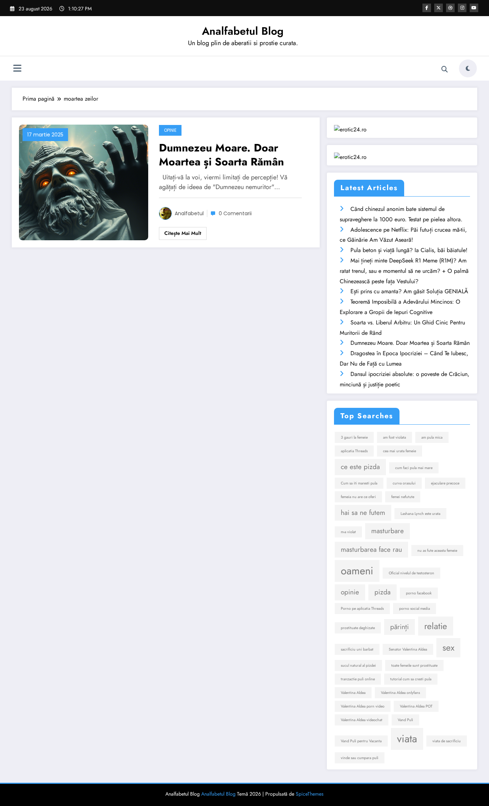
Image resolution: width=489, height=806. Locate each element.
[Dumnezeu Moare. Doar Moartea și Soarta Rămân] (83, 182)
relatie (435, 626)
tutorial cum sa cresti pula (410, 679)
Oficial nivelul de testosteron (411, 573)
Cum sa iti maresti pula (359, 483)
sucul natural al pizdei (358, 665)
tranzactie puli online (358, 679)
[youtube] (474, 8)
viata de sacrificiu (446, 741)
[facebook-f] (426, 8)
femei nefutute (402, 496)
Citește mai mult (182, 233)
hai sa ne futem (363, 512)
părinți (399, 627)
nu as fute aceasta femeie (437, 550)
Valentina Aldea (353, 692)
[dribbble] (450, 8)
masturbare (387, 531)
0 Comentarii (235, 213)
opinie (350, 592)
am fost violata (394, 437)
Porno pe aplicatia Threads (362, 608)
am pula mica (431, 437)
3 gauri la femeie (354, 437)
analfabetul (189, 213)
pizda (382, 592)
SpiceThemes (310, 793)
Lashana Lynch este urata (420, 513)
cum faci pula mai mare (413, 467)
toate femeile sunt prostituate (414, 665)
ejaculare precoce (445, 483)
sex (448, 647)
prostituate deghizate (358, 628)
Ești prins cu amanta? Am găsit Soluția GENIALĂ (409, 291)
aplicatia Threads (354, 451)
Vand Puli (405, 720)
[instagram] (462, 8)
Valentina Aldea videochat (361, 720)
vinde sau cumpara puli (359, 758)
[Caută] (445, 69)
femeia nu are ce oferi (358, 496)
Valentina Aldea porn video (362, 706)
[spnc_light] (468, 68)
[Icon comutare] (17, 69)
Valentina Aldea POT (416, 706)
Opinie (170, 130)
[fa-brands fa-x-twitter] (438, 8)
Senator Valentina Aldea (408, 649)
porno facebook (419, 593)
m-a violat (348, 532)
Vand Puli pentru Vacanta (361, 741)
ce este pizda (360, 467)
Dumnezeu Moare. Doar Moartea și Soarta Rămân (221, 155)
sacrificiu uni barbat (357, 649)
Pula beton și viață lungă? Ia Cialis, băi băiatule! (409, 250)
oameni (357, 570)
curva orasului (404, 483)
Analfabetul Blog (243, 31)
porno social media (414, 608)
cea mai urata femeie (399, 451)
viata (407, 738)
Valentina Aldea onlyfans (400, 692)
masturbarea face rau (371, 549)
